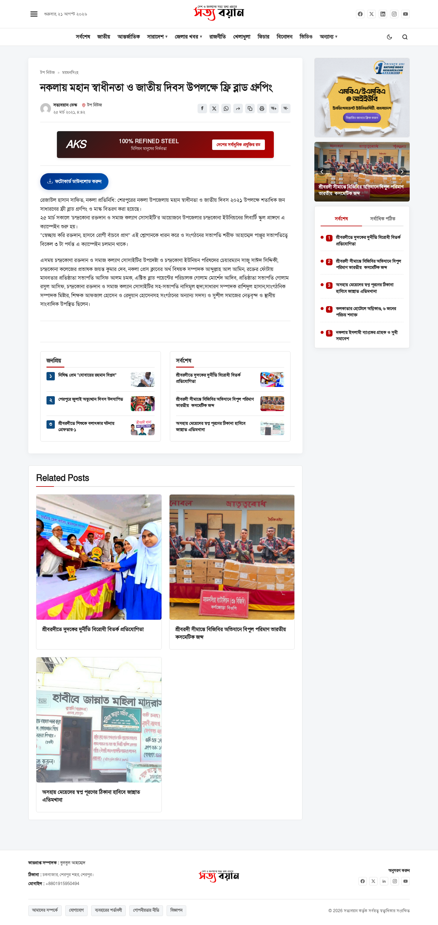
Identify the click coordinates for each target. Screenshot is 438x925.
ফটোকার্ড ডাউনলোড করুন (78, 181)
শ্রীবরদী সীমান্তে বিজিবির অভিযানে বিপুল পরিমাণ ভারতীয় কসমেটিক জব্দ (215, 402)
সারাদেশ (155, 36)
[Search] (405, 37)
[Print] (262, 108)
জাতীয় (103, 36)
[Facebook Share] (202, 108)
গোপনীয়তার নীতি (146, 910)
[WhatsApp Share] (226, 108)
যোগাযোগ (76, 910)
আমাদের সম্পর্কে (45, 910)
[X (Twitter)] (371, 14)
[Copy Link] (250, 108)
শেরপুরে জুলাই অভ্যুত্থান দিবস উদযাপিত (90, 399)
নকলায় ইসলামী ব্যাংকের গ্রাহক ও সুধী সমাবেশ (367, 335)
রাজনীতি (217, 36)
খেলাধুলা (241, 36)
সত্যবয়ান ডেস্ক (65, 105)
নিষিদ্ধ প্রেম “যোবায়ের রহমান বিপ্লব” (87, 375)
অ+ (274, 108)
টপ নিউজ (47, 72)
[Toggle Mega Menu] (34, 14)
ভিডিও (306, 36)
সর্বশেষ (83, 36)
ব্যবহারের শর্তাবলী (108, 910)
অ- (286, 108)
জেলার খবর (186, 36)
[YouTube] (405, 14)
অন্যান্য (326, 36)
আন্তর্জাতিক (129, 36)
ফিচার (263, 36)
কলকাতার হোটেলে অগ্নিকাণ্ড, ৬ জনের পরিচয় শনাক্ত (366, 312)
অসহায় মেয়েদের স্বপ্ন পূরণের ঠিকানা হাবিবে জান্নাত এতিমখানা (365, 288)
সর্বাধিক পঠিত (382, 219)
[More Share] (238, 108)
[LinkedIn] (383, 14)
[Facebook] (360, 14)
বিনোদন (284, 36)
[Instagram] (394, 14)
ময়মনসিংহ (70, 72)
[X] (373, 881)
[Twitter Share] (214, 108)
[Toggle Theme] (389, 37)
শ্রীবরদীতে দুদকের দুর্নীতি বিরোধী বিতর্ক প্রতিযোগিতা (93, 629)
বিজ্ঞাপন (176, 910)
